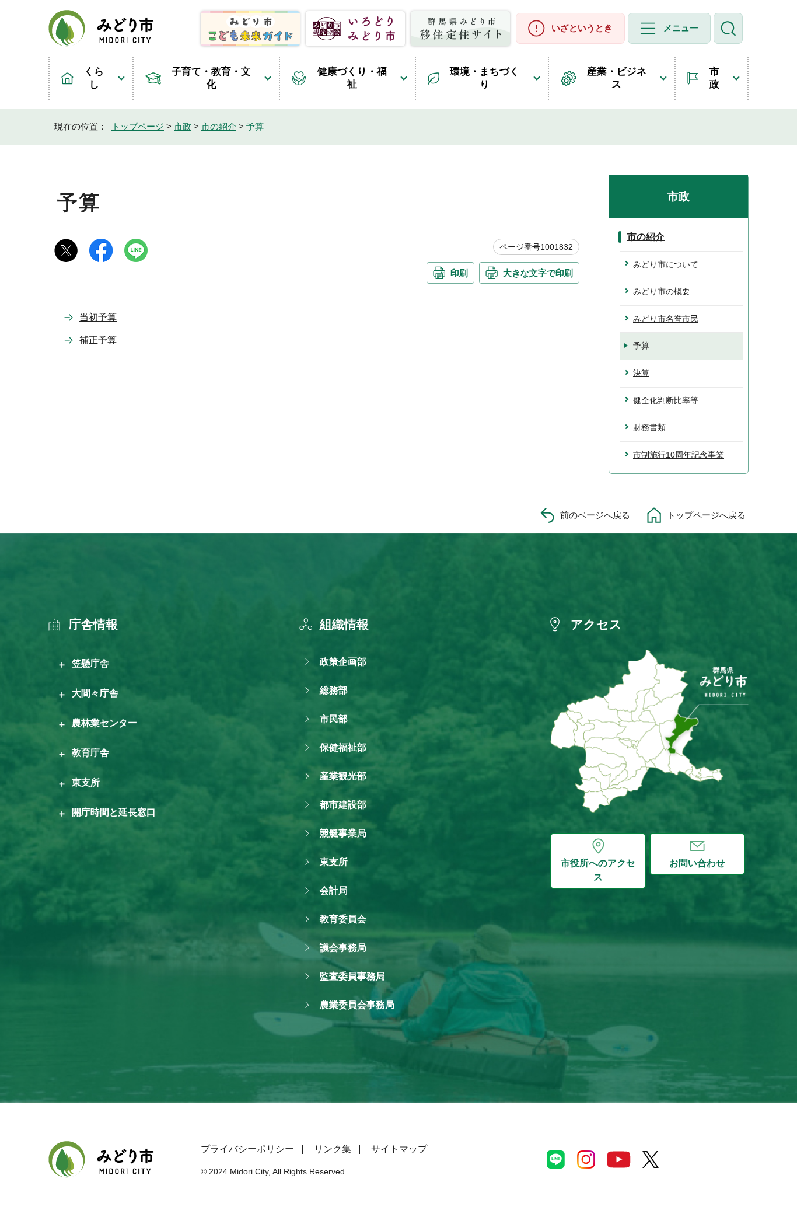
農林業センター (104, 722)
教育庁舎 (90, 752)
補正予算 (98, 340)
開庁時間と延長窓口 (114, 812)
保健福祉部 (343, 747)
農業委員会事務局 (357, 1005)
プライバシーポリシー (247, 1149)
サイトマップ (399, 1149)
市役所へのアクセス (598, 870)
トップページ (137, 126)
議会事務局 (343, 948)
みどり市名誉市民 (665, 318)
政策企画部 (343, 662)
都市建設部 (343, 805)
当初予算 (98, 317)
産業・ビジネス (616, 78)
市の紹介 (218, 126)
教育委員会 (343, 919)
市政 (714, 78)
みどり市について (665, 264)
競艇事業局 (343, 833)
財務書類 (649, 427)
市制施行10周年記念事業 (678, 454)
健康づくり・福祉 (352, 78)
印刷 (459, 273)
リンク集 (332, 1149)
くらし (94, 78)
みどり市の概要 (661, 291)
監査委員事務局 (352, 976)
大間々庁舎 (95, 693)
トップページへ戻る (706, 515)
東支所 (86, 782)
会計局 (334, 890)
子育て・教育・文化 (211, 78)
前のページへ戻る (595, 515)
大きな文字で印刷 (538, 273)
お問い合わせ (697, 863)
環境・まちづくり (484, 78)
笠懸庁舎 (90, 663)
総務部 (334, 690)
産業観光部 (343, 776)
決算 (641, 373)
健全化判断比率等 (665, 400)
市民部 (334, 719)
